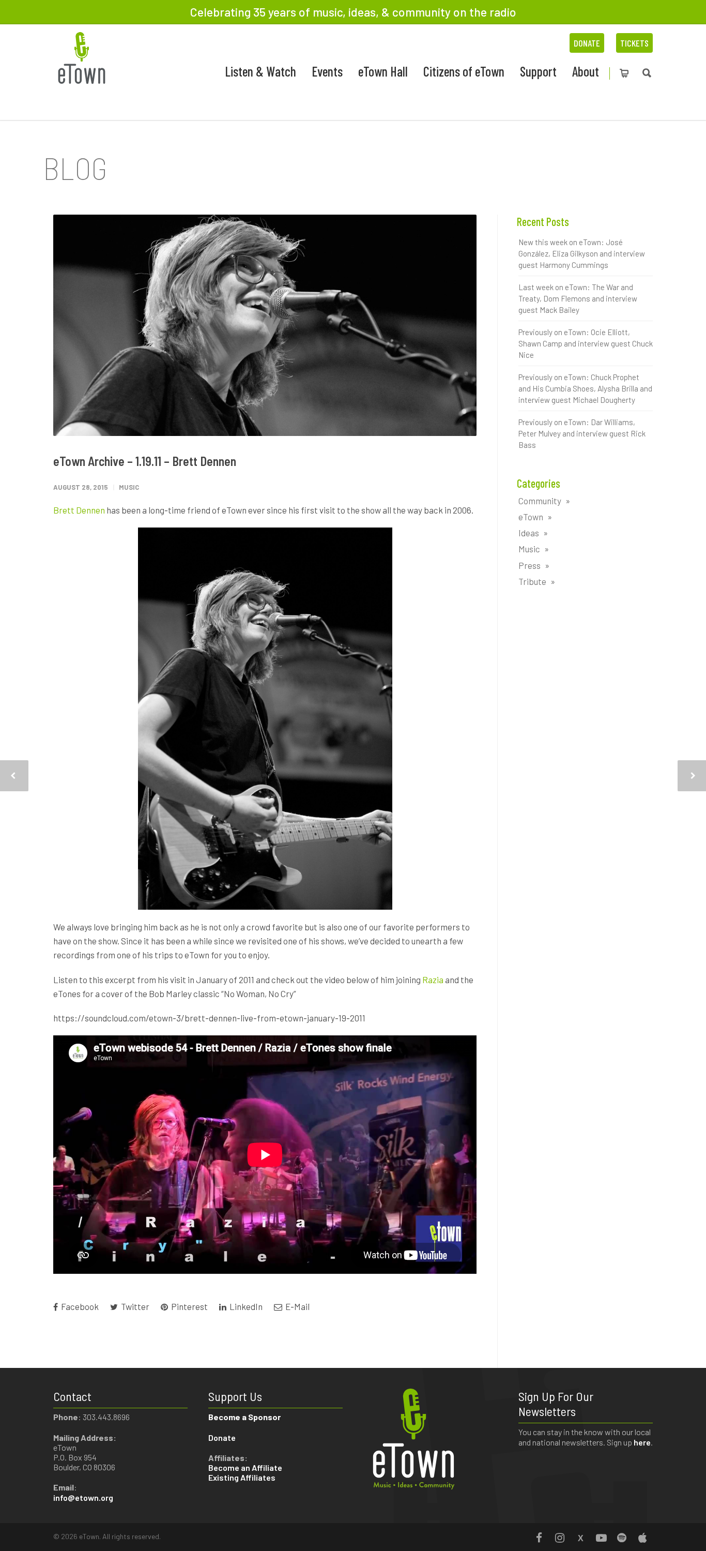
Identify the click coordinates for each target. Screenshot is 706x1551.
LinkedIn (245, 1306)
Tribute (532, 581)
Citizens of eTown (463, 71)
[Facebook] (539, 1537)
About (585, 71)
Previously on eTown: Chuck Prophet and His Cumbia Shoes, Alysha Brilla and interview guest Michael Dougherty (585, 388)
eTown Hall (383, 71)
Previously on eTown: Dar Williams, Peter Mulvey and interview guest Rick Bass (582, 433)
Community (539, 500)
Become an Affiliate (246, 1467)
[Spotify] (621, 1537)
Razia (432, 979)
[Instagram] (559, 1537)
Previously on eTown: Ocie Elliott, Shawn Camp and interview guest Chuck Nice (585, 343)
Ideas (528, 533)
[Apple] (642, 1537)
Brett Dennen (79, 510)
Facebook (79, 1306)
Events (327, 71)
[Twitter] (580, 1537)
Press (529, 565)
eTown (530, 516)
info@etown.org (83, 1497)
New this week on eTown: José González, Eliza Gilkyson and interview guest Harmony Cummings (581, 253)
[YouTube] (601, 1537)
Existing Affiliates (241, 1477)
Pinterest (189, 1306)
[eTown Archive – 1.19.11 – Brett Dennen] (265, 325)
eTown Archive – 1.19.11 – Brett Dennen (144, 461)
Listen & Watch (260, 71)
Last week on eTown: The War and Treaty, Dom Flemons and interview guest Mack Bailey (577, 298)
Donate (587, 43)
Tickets (634, 43)
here (642, 1442)
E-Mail (297, 1306)
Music (129, 487)
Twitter (134, 1306)
